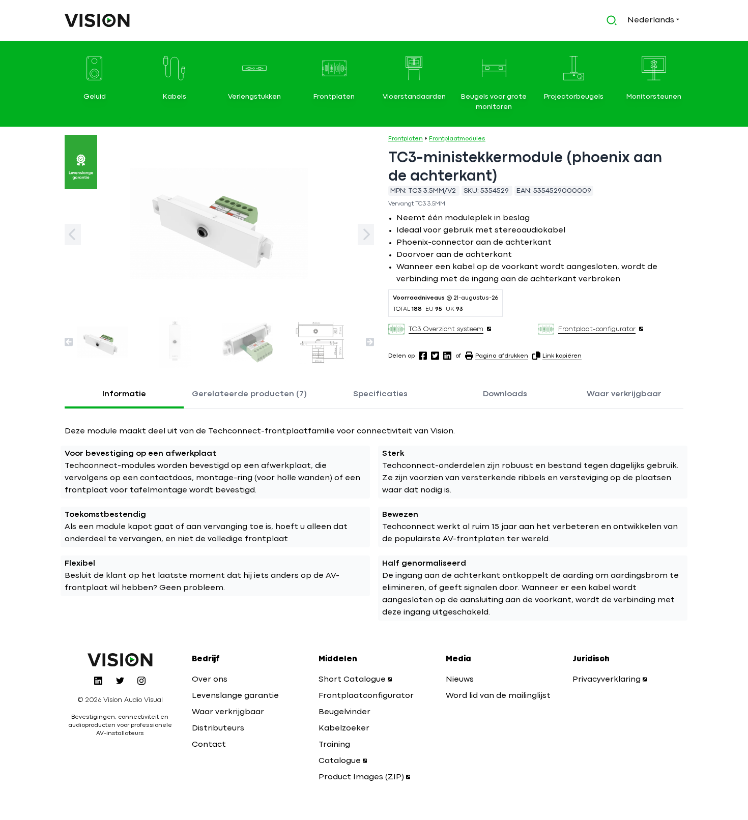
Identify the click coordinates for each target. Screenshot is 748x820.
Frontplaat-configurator (597, 329)
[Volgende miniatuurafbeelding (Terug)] (69, 341)
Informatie (124, 394)
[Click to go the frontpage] (97, 20)
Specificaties (380, 394)
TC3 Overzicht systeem (446, 329)
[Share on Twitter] (435, 355)
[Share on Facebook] (423, 355)
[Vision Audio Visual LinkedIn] (98, 680)
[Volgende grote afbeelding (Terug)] (73, 234)
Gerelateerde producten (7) (249, 394)
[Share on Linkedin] (447, 355)
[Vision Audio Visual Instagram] (141, 680)
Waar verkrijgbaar (624, 394)
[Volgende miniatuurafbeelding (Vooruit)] (370, 341)
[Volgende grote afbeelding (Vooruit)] (366, 234)
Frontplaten (405, 138)
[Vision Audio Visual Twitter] (120, 680)
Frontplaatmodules (457, 138)
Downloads (505, 394)
